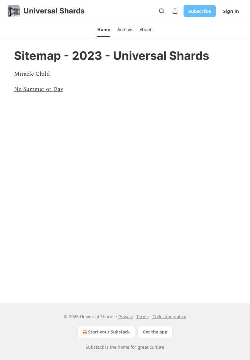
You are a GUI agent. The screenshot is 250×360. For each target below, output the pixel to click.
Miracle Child (32, 74)
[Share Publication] (175, 11)
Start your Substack (109, 332)
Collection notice (169, 316)
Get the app (155, 332)
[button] (103, 29)
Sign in (231, 11)
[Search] (161, 11)
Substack (95, 347)
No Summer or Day (38, 89)
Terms (142, 316)
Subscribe (199, 11)
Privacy (125, 316)
